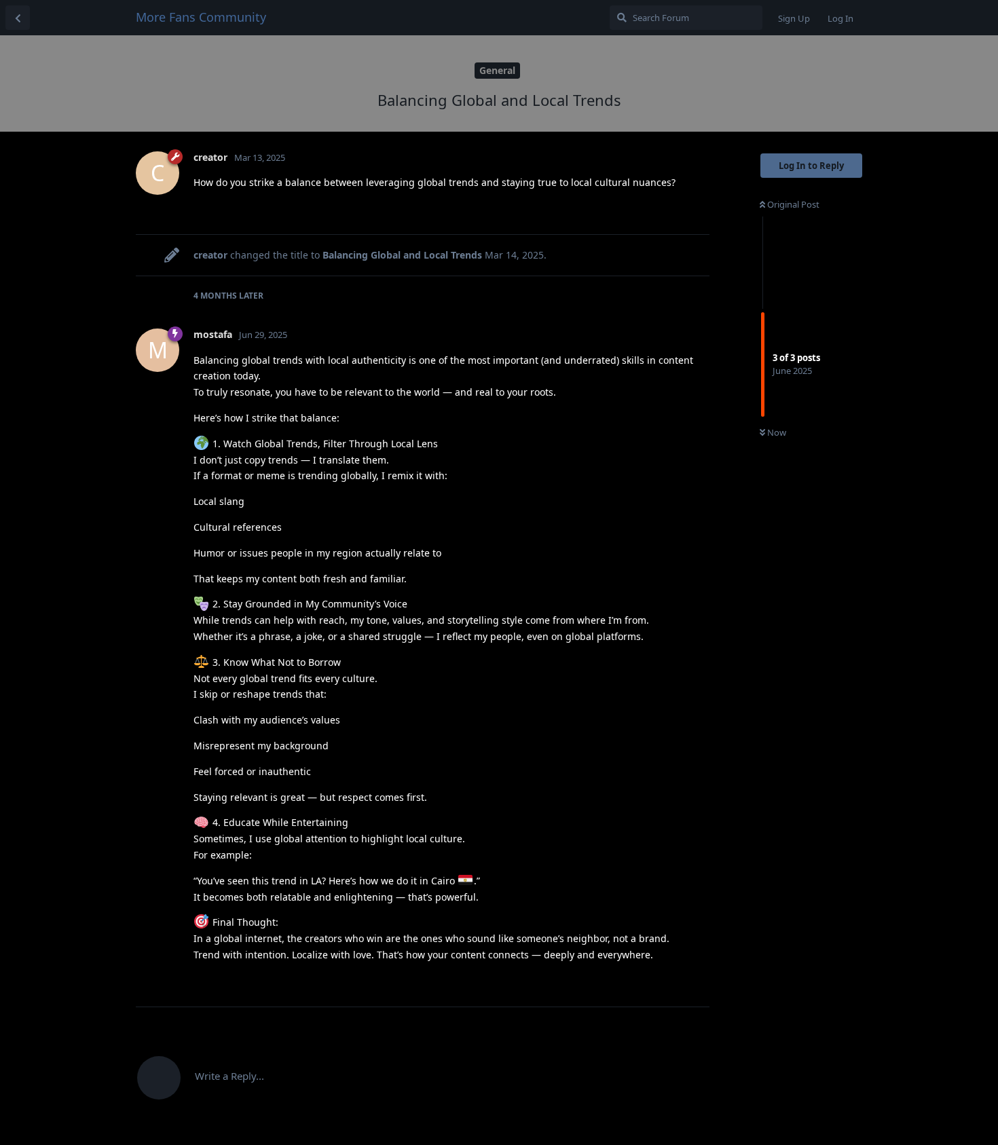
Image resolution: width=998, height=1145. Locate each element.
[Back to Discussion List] (17, 17)
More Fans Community (201, 17)
